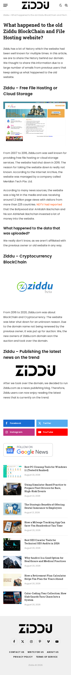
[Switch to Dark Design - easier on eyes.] (60, 5)
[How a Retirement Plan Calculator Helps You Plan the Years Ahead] (12, 580)
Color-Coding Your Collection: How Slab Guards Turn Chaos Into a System (45, 596)
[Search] (66, 5)
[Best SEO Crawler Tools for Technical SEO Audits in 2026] (12, 544)
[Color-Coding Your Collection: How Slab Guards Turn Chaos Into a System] (12, 597)
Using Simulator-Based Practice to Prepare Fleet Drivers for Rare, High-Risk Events (45, 488)
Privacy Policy (23, 656)
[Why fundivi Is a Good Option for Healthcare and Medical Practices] (12, 562)
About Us (53, 652)
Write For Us (36, 652)
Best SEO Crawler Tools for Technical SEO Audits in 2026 (41, 542)
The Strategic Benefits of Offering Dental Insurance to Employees (44, 506)
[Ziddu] (35, 5)
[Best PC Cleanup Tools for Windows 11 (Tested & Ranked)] (12, 471)
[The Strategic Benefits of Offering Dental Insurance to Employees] (12, 509)
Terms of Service (47, 656)
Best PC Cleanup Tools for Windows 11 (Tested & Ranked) (45, 468)
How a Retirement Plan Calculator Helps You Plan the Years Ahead (45, 577)
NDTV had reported (49, 204)
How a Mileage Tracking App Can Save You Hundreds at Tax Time (44, 524)
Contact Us (16, 652)
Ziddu (6, 15)
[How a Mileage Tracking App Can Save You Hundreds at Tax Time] (12, 526)
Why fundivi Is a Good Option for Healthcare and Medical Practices (45, 559)
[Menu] (5, 5)
